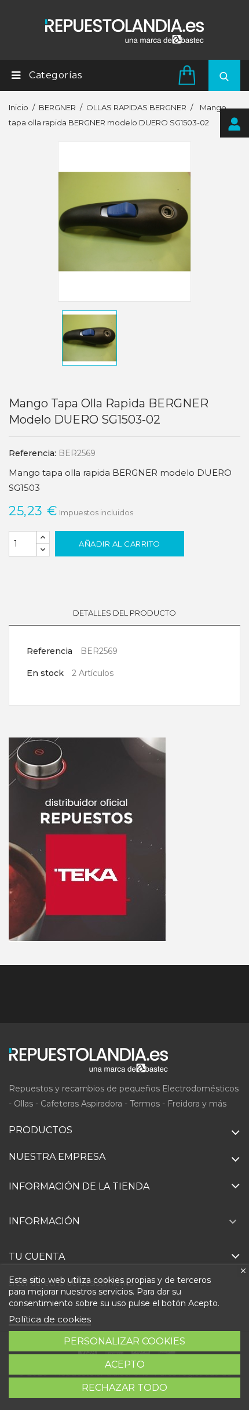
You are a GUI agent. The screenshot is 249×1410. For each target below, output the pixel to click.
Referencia (49, 651)
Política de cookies (50, 1319)
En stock (45, 673)
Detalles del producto (124, 612)
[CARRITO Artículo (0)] (189, 74)
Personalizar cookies (124, 1341)
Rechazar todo (124, 1387)
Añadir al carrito (119, 543)
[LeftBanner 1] (87, 839)
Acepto (125, 1364)
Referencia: (32, 453)
